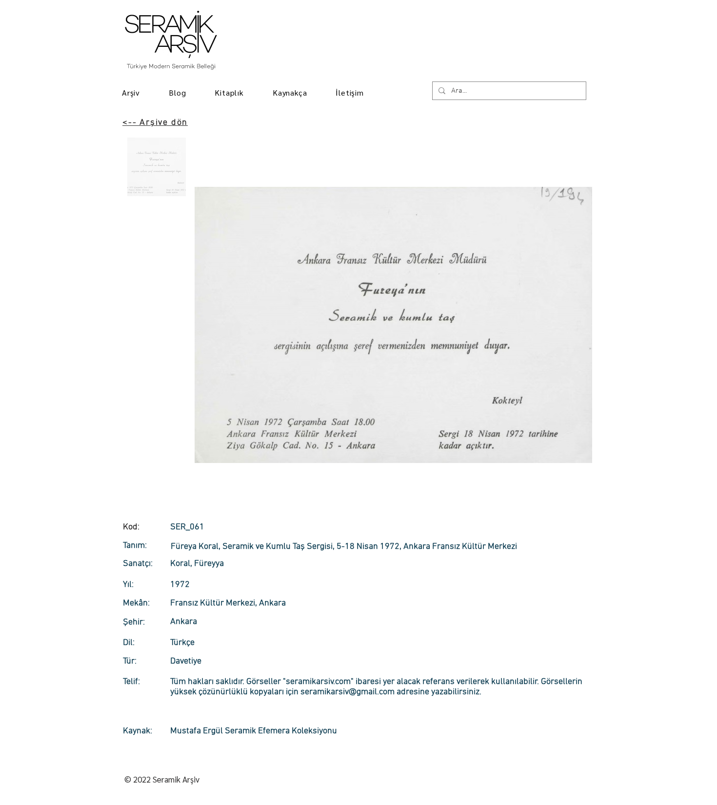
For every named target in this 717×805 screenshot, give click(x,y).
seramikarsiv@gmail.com (347, 692)
